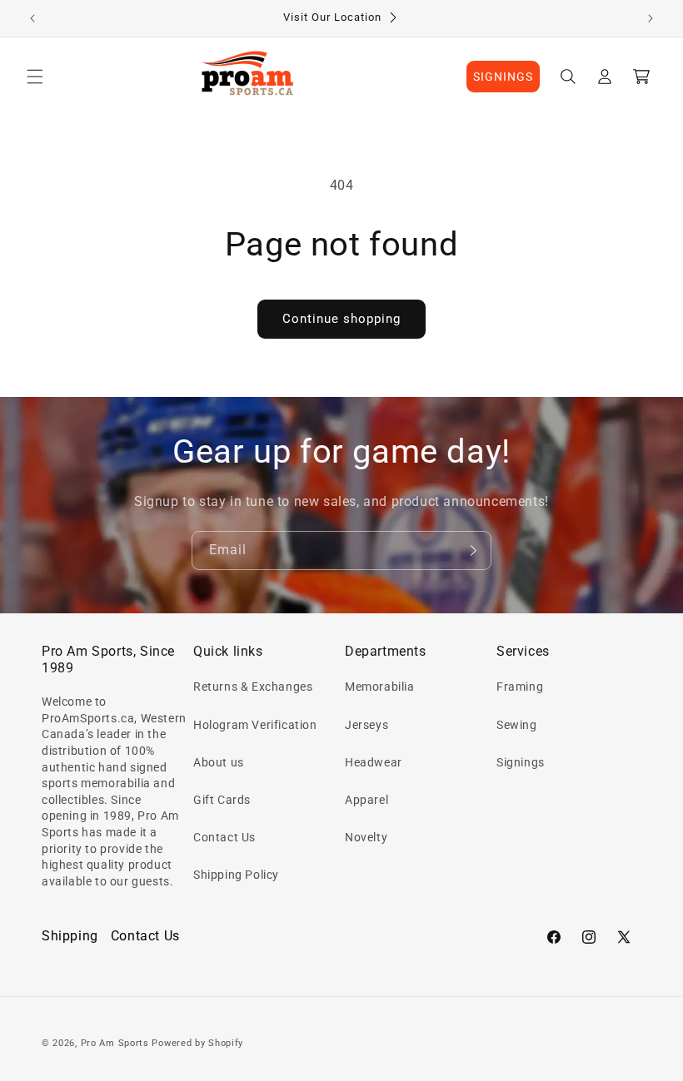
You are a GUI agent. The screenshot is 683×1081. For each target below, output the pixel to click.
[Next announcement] (650, 18)
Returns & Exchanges (252, 686)
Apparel (366, 799)
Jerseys (366, 724)
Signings (520, 762)
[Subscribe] (472, 550)
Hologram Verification (255, 724)
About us (218, 762)
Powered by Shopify (197, 1043)
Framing (519, 686)
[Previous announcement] (32, 18)
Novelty (366, 837)
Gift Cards (222, 799)
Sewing (516, 724)
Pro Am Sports (115, 1043)
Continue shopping (341, 318)
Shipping (70, 936)
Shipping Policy (236, 874)
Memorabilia (380, 686)
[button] (35, 76)
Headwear (373, 762)
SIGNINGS (503, 76)
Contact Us (224, 837)
